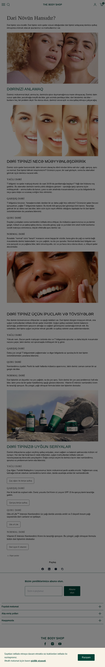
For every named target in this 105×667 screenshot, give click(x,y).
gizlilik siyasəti (38, 661)
